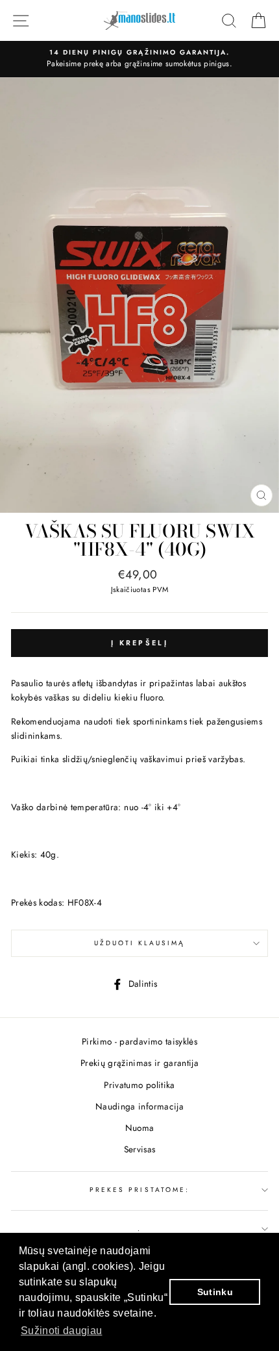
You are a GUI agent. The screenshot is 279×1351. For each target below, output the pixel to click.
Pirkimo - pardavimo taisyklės (139, 1041)
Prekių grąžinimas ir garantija (139, 1062)
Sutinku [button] (215, 1292)
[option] (139, 59)
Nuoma (139, 1127)
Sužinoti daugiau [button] (61, 1330)
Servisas (140, 1149)
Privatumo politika (139, 1084)
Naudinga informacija (139, 1106)
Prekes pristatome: (139, 1190)
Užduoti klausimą (140, 943)
